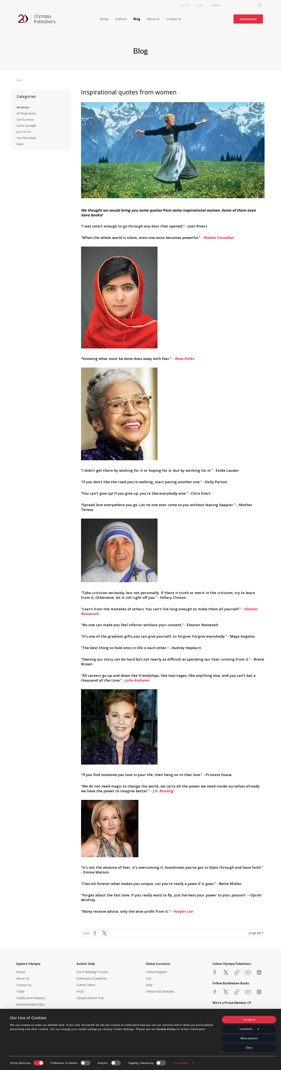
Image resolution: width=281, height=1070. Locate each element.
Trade (20, 991)
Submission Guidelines (91, 978)
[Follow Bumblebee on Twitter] (225, 992)
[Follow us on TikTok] (236, 972)
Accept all (249, 1019)
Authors (121, 19)
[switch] (85, 1062)
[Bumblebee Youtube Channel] (248, 992)
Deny (249, 1047)
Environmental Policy (30, 1004)
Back (19, 80)
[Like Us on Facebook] (214, 972)
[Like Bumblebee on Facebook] (214, 992)
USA (148, 978)
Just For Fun (24, 132)
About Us (22, 978)
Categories (26, 96)
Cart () (184, 5)
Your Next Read (26, 138)
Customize (246, 1028)
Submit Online (85, 985)
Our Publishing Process (92, 972)
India (149, 985)
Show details (180, 1062)
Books (104, 19)
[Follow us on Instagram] (259, 972)
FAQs (80, 991)
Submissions (248, 19)
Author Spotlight (27, 125)
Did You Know (25, 119)
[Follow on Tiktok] (236, 992)
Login (200, 5)
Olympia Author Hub (90, 998)
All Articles (23, 107)
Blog (136, 19)
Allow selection (249, 1038)
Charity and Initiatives (30, 998)
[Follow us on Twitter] (225, 972)
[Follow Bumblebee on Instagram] (259, 992)
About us (153, 19)
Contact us (173, 19)
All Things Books (26, 113)
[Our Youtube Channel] (248, 972)
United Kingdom (156, 972)
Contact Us (24, 985)
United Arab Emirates (160, 991)
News (20, 144)
